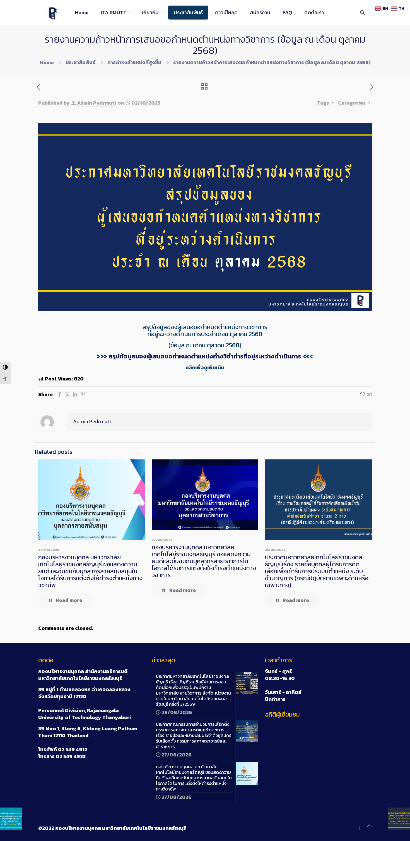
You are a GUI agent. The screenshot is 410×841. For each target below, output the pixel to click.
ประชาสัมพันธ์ (81, 62)
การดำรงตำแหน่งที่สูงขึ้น (134, 62)
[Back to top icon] (369, 825)
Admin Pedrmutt (97, 103)
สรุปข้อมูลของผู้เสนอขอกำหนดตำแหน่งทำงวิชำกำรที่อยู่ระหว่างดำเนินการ (204, 356)
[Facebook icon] (359, 828)
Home (47, 62)
